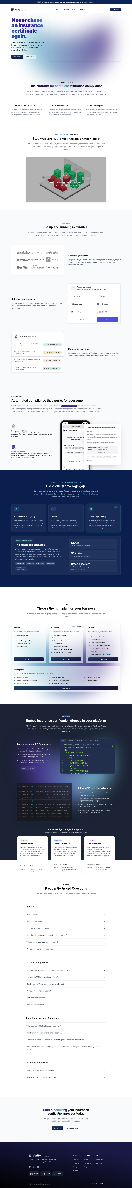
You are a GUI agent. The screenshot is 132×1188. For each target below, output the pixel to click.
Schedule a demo (72, 1128)
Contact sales (66, 688)
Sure (23, 10)
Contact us (87, 1163)
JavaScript (71, 740)
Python (79, 740)
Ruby (96, 740)
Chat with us (30, 56)
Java (90, 740)
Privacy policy (99, 1163)
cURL (63, 740)
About (86, 1159)
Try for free (115, 9)
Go (85, 740)
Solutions (66, 9)
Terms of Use (99, 1159)
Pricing (74, 9)
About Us (82, 9)
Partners (75, 1170)
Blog (85, 1167)
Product (57, 9)
